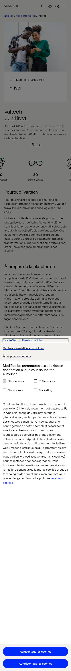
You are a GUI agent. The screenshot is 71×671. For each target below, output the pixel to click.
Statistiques (15, 390)
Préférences (47, 381)
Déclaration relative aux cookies (23, 348)
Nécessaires (16, 381)
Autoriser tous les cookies (35, 663)
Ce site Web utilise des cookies (23, 340)
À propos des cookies (17, 356)
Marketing (45, 390)
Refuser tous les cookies (35, 651)
